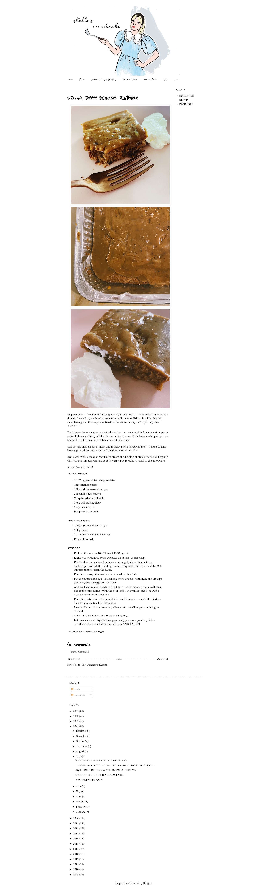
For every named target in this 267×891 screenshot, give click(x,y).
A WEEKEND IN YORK (89, 780)
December (81, 731)
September (82, 746)
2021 (76, 726)
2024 (76, 711)
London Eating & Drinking (103, 79)
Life (166, 79)
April (79, 797)
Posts (76, 689)
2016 (76, 839)
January (81, 812)
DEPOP (183, 100)
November (81, 736)
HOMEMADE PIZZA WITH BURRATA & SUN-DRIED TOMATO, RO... (115, 766)
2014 (76, 849)
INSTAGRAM (186, 96)
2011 (76, 864)
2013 (76, 854)
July (78, 756)
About (82, 79)
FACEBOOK (186, 104)
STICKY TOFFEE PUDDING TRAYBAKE (99, 775)
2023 (76, 716)
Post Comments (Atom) (94, 665)
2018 (76, 828)
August (80, 751)
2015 (76, 844)
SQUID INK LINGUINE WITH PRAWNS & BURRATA (106, 770)
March (79, 802)
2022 (76, 721)
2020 (76, 818)
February (81, 807)
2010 (76, 869)
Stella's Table (130, 79)
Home (70, 79)
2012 (76, 859)
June (79, 786)
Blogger (147, 883)
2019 (76, 823)
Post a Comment (80, 652)
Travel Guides (150, 79)
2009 (76, 875)
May (78, 791)
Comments (79, 695)
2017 (76, 834)
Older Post (162, 659)
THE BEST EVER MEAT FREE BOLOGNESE (101, 761)
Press (176, 79)
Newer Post (74, 659)
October (80, 741)
